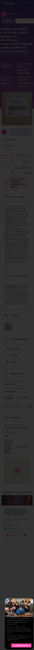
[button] (30, 601)
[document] (17, 325)
